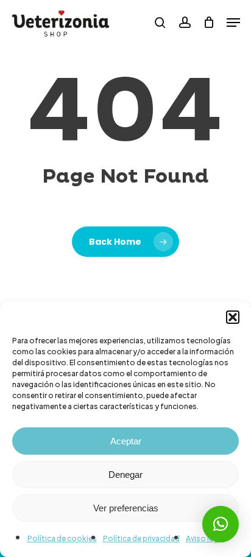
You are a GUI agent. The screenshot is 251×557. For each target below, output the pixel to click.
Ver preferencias (125, 508)
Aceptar (125, 441)
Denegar (125, 474)
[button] (233, 317)
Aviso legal (205, 538)
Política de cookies (62, 538)
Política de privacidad (141, 538)
